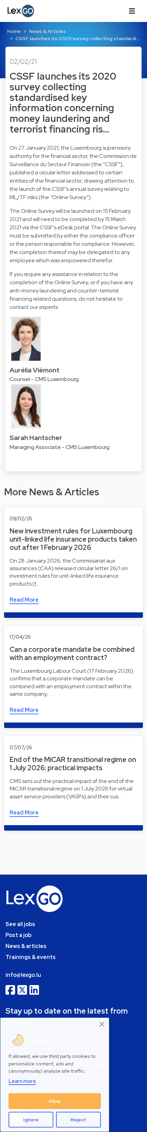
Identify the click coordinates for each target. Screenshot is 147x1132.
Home (14, 31)
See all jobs (20, 924)
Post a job (18, 935)
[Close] (102, 1024)
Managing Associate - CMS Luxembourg (59, 447)
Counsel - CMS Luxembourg (44, 379)
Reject (78, 1120)
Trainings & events (30, 957)
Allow (55, 1101)
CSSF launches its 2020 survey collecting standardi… (77, 38)
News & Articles (47, 31)
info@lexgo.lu (23, 975)
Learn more (22, 1081)
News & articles (25, 946)
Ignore (31, 1120)
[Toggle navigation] (132, 11)
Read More (24, 599)
